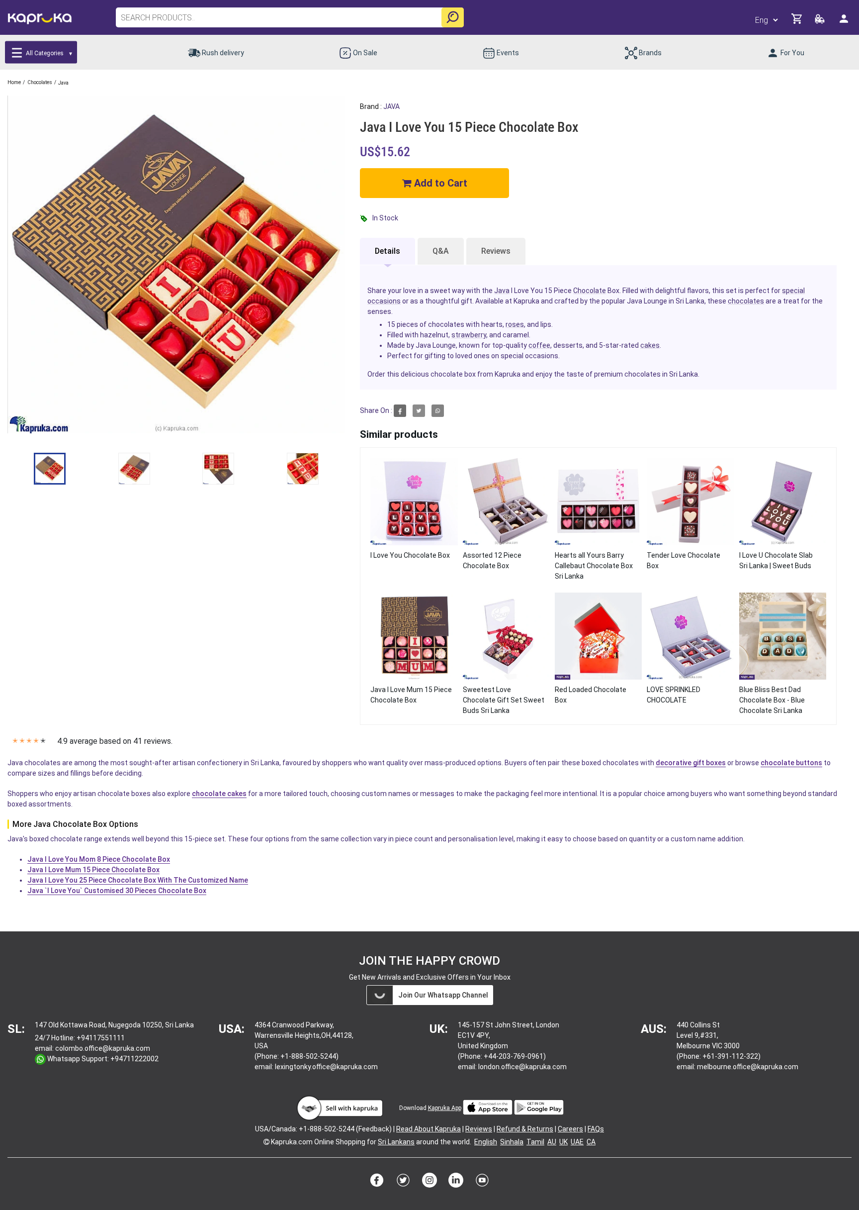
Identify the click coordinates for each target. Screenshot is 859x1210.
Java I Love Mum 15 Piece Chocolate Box (93, 870)
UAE (577, 1142)
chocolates (746, 301)
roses (515, 324)
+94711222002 (134, 1059)
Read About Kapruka (428, 1129)
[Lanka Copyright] (266, 1142)
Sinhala (511, 1142)
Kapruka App (444, 1108)
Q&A (440, 251)
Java (502, 291)
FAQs (596, 1129)
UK (563, 1142)
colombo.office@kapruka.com (102, 1048)
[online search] (452, 17)
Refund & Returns (525, 1129)
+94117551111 (101, 1038)
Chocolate (589, 291)
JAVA (391, 106)
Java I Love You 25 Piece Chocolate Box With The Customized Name (137, 880)
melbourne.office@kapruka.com (747, 1067)
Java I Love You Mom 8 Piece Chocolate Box (98, 859)
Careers (570, 1129)
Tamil (535, 1142)
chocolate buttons (791, 763)
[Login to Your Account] (845, 22)
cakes (650, 345)
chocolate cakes (219, 794)
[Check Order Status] (820, 21)
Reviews (496, 251)
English (485, 1142)
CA (591, 1142)
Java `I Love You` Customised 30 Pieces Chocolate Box (116, 891)
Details (387, 251)
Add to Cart (439, 183)
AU (551, 1142)
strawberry (468, 335)
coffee (539, 345)
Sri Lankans (396, 1142)
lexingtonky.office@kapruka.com (326, 1067)
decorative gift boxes (691, 763)
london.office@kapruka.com (522, 1067)
